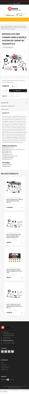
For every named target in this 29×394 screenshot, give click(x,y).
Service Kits (16, 26)
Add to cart (18, 90)
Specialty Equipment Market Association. (18, 386)
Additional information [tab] (8, 106)
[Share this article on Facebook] (9, 96)
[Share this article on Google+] (14, 96)
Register (18, 3)
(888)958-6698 (9, 15)
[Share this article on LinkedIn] (16, 96)
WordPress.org (4, 369)
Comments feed (5, 367)
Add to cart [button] (22, 207)
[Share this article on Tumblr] (19, 96)
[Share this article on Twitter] (11, 96)
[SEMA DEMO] (14, 10)
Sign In (14, 3)
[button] (25, 51)
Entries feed (4, 364)
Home (2, 26)
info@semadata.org (8, 340)
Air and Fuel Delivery (8, 26)
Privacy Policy (18, 387)
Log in (2, 362)
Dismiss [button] (5, 391)
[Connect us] (2, 351)
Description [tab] (4, 102)
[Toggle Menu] (27, 19)
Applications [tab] (4, 109)
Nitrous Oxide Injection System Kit (13, 233)
